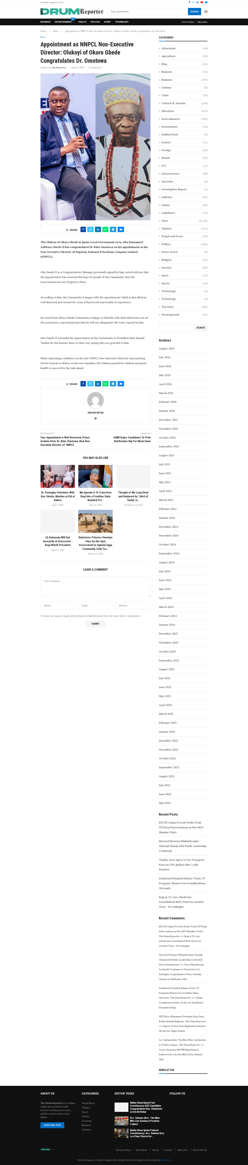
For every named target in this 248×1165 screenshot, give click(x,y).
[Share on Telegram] (113, 229)
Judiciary (184, 197)
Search (194, 11)
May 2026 (165, 375)
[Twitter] (193, 2)
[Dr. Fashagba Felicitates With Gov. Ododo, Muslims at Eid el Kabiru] (57, 476)
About (155, 1149)
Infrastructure (184, 173)
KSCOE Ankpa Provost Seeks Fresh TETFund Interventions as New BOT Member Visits (181, 827)
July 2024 (164, 571)
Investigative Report (184, 189)
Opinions (86, 1129)
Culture (86, 1116)
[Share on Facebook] (83, 229)
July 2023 (164, 678)
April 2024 (165, 598)
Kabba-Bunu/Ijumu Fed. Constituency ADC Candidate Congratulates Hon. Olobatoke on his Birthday (146, 1107)
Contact (168, 1149)
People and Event (184, 236)
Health (82, 22)
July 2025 (164, 464)
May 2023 (165, 696)
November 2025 (168, 428)
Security (184, 267)
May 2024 (165, 589)
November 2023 (168, 642)
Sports (184, 283)
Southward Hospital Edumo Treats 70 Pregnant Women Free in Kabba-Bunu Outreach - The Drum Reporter (179, 992)
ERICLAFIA (166, 1160)
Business (45, 22)
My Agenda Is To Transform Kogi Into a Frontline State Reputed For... (95, 496)
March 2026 (166, 393)
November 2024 (168, 535)
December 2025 (168, 420)
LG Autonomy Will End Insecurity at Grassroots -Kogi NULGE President (58, 541)
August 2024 (166, 562)
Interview (184, 181)
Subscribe (182, 1149)
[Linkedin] (197, 2)
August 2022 (166, 776)
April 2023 (165, 705)
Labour (184, 205)
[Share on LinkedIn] (98, 229)
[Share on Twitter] (90, 229)
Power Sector (184, 252)
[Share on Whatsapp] (105, 229)
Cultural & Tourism (184, 103)
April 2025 (165, 491)
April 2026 (165, 384)
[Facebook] (189, 2)
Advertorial (184, 48)
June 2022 (165, 794)
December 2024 (168, 527)
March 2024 (166, 607)
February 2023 (168, 723)
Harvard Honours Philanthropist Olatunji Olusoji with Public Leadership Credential (182, 846)
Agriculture (184, 56)
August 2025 (166, 455)
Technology (121, 22)
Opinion (184, 228)
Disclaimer (141, 1149)
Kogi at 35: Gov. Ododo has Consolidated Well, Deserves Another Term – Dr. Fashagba (181, 902)
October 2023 (167, 651)
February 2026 (168, 402)
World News (88, 1103)
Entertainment (64, 21)
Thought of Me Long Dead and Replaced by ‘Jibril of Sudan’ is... (133, 496)
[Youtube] (201, 2)
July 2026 (164, 357)
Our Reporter (59, 67)
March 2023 (166, 714)
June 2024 (165, 580)
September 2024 (169, 553)
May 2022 (165, 803)
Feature (184, 142)
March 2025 (166, 500)
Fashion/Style (184, 134)
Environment (184, 126)
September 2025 (169, 446)
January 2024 (167, 624)
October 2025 (167, 437)
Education (184, 111)
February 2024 (168, 616)
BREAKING (203, 22)
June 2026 (165, 366)
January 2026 (167, 411)
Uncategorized (184, 314)
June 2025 (165, 473)
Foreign (184, 150)
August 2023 (166, 669)
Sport (107, 22)
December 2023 (168, 633)
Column (184, 87)
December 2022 (168, 740)
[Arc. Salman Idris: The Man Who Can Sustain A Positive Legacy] (121, 1121)
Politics (95, 22)
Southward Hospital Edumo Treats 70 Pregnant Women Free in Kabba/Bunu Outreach (182, 883)
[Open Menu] (206, 11)
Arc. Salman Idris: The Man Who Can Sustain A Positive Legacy (145, 1120)
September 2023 (169, 660)
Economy (87, 1121)
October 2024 (167, 544)
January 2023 (167, 732)
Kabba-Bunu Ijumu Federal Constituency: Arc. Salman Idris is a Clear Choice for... (147, 1133)
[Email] (206, 2)
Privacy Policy (123, 1149)
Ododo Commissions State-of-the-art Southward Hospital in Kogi (181, 1002)
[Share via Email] (121, 229)
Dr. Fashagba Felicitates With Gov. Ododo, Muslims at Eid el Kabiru (58, 496)
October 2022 (167, 758)
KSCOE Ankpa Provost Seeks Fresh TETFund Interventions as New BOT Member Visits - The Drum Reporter (183, 931)
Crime (184, 95)
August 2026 (166, 348)
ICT (184, 166)
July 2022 (164, 785)
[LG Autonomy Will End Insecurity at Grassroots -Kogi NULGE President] (57, 521)
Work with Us (200, 1149)
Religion (184, 260)
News (55, 31)
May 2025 (165, 482)
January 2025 (167, 518)
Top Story (184, 307)
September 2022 (169, 767)
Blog (184, 64)
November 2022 (168, 749)
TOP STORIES (187, 22)
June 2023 (165, 687)
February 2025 (168, 509)
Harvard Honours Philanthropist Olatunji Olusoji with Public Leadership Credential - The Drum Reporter (181, 959)
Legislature (184, 213)
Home (43, 31)
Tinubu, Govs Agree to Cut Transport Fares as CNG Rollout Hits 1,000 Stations (182, 864)
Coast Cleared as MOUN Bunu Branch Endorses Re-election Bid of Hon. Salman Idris (180, 1054)
